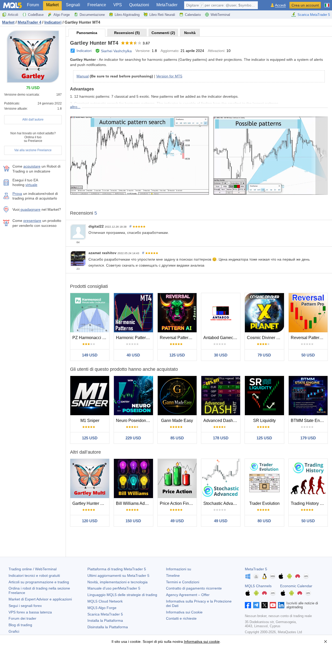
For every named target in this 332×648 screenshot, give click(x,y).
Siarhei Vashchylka (116, 51)
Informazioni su (178, 569)
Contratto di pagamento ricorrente (194, 588)
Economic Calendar (296, 586)
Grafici (14, 631)
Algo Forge (61, 15)
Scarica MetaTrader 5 (314, 15)
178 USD (221, 438)
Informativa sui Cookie (184, 612)
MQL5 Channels (258, 586)
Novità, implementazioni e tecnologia (117, 582)
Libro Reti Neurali (162, 15)
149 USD (90, 355)
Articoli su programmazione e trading (39, 582)
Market (52, 5)
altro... (75, 107)
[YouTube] (273, 605)
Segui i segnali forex (25, 606)
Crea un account (305, 5)
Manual (83, 76)
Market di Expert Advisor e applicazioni (40, 599)
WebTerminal (220, 15)
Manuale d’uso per (113, 588)
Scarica (105, 614)
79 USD (264, 355)
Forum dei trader (22, 618)
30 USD (220, 355)
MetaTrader (166, 5)
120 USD (90, 521)
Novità (190, 33)
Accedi (280, 5)
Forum (33, 5)
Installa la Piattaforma (105, 620)
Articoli (13, 15)
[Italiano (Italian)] (327, 3)
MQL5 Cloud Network (105, 601)
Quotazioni (139, 5)
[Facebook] (248, 605)
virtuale (31, 185)
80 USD (264, 521)
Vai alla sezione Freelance (33, 150)
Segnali (73, 5)
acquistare (31, 166)
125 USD (177, 355)
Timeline (173, 575)
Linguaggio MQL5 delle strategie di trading (122, 595)
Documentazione (92, 15)
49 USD (177, 521)
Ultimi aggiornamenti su (118, 575)
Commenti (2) (163, 33)
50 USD (308, 355)
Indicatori (84, 51)
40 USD (133, 355)
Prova (17, 193)
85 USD (177, 438)
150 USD (133, 521)
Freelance (96, 5)
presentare (32, 221)
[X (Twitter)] (264, 605)
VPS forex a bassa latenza (30, 612)
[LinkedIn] (281, 605)
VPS (117, 5)
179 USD (308, 438)
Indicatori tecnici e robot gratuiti (34, 575)
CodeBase (36, 15)
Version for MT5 (169, 76)
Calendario (193, 15)
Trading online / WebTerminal (33, 569)
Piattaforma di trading (116, 569)
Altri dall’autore (33, 119)
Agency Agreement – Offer (188, 595)
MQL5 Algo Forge (101, 608)
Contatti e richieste (181, 618)
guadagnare (29, 209)
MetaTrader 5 (256, 569)
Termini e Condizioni (182, 582)
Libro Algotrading (127, 15)
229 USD (133, 438)
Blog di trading (20, 625)
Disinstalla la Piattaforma (107, 627)
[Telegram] (256, 605)
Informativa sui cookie (202, 641)
